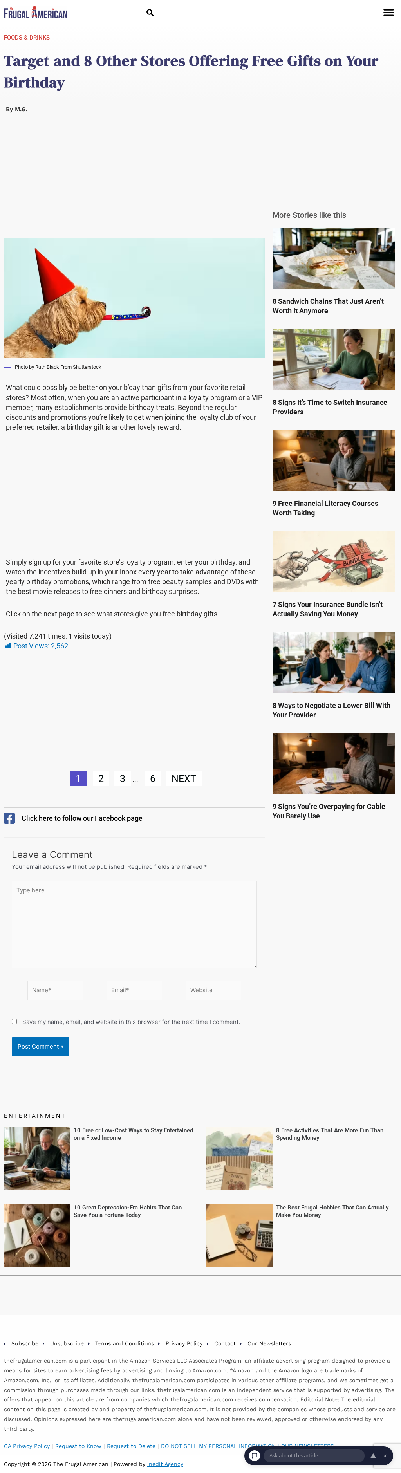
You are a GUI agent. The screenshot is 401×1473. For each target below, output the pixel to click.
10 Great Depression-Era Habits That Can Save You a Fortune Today (128, 1211)
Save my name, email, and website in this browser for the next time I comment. (131, 1021)
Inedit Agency (165, 1464)
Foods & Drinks (27, 37)
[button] (150, 12)
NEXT (184, 778)
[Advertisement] (134, 180)
